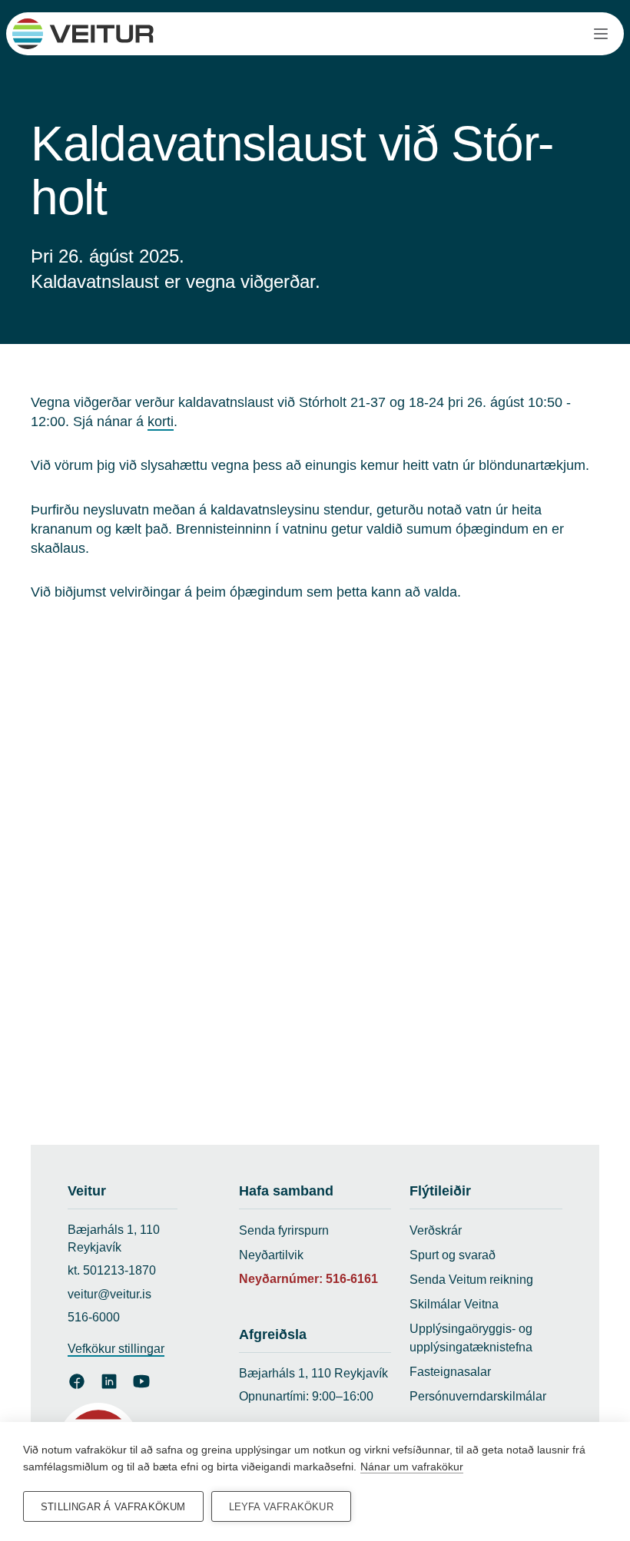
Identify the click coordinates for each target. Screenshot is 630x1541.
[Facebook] (77, 1381)
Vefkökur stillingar (116, 1348)
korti (161, 421)
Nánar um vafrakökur (411, 1466)
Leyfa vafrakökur (281, 1507)
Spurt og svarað (453, 1255)
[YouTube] (141, 1381)
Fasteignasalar (450, 1371)
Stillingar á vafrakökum (113, 1507)
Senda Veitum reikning (471, 1279)
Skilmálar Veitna (454, 1304)
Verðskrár (436, 1230)
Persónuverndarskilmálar (478, 1396)
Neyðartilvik (271, 1255)
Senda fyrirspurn (284, 1230)
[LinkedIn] (109, 1381)
